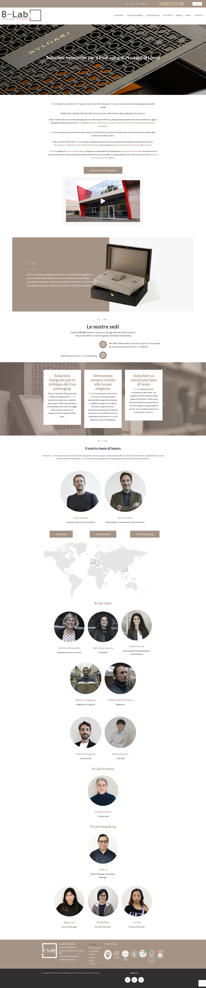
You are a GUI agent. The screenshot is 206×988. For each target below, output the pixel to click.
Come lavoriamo (135, 15)
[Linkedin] (134, 980)
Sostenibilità (153, 15)
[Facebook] (127, 980)
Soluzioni (168, 15)
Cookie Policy (94, 973)
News (188, 15)
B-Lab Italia (61, 534)
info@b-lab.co (70, 959)
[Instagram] (141, 980)
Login (197, 4)
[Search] (181, 4)
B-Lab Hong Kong (145, 534)
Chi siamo (118, 15)
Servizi (179, 15)
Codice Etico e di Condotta (103, 170)
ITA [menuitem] (127, 4)
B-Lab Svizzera (103, 534)
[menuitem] (126, 3)
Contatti (198, 15)
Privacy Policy (81, 973)
